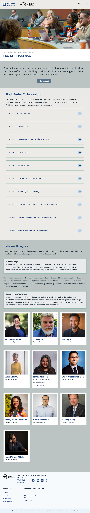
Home (4, 52)
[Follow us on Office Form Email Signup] (47, 481)
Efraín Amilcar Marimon (73, 377)
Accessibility (40, 511)
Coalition (31, 52)
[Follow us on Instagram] (38, 481)
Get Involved (44, 81)
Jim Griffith (38, 339)
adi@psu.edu (20, 482)
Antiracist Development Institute (17, 52)
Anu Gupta (66, 339)
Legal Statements (50, 511)
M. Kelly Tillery (68, 419)
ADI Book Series (6, 499)
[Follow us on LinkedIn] (42, 481)
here (58, 305)
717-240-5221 (21, 480)
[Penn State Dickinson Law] (10, 4)
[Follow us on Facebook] (33, 481)
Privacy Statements (17, 511)
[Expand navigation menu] (79, 3)
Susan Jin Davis (12, 377)
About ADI (5, 493)
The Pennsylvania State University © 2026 (67, 511)
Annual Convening (7, 502)
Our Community (28, 500)
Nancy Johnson (40, 377)
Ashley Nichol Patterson (16, 419)
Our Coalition (5, 496)
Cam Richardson (41, 419)
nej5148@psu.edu (38, 385)
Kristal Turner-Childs (14, 457)
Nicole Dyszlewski (13, 339)
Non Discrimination (29, 511)
